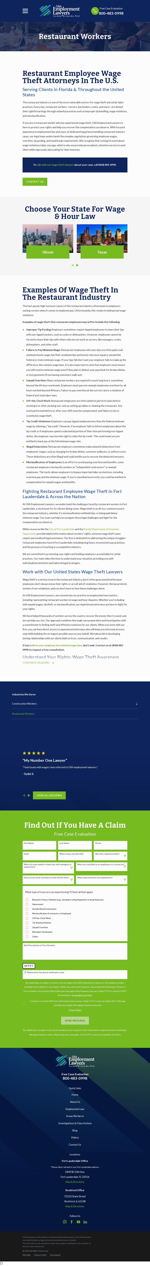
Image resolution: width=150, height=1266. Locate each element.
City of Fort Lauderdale (61, 529)
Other (35, 936)
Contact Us (35, 181)
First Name (29, 843)
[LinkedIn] (85, 1222)
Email (26, 854)
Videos (75, 1137)
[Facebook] (71, 1222)
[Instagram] (65, 1222)
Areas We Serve (75, 1116)
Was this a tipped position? (107, 854)
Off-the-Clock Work (41, 918)
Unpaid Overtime (40, 927)
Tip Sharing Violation (41, 923)
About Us (75, 1101)
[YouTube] (78, 1222)
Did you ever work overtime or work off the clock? (46, 877)
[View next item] (77, 265)
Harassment (37, 904)
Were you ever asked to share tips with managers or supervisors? (47, 865)
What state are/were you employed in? (95, 877)
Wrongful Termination (42, 932)
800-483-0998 (111, 13)
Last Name (64, 843)
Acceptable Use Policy (110, 1034)
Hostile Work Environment (44, 909)
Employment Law (75, 1109)
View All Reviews (49, 795)
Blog (74, 1130)
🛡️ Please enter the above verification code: (44, 972)
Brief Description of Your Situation (39, 945)
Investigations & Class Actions (75, 1123)
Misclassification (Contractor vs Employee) (51, 913)
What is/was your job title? (71, 854)
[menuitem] (73, 704)
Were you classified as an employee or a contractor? (101, 864)
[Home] (59, 10)
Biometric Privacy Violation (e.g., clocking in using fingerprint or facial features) (67, 900)
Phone (98, 843)
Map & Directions (74, 1181)
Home (75, 1094)
